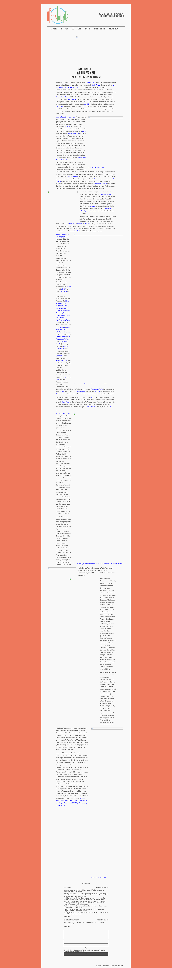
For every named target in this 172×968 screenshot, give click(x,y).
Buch (87, 28)
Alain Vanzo (86, 884)
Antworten (66, 916)
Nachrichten (100, 28)
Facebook (98, 966)
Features (53, 28)
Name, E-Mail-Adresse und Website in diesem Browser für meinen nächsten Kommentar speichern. (85, 951)
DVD (80, 28)
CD (73, 28)
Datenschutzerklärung (117, 966)
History (65, 28)
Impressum (106, 966)
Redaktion (114, 28)
